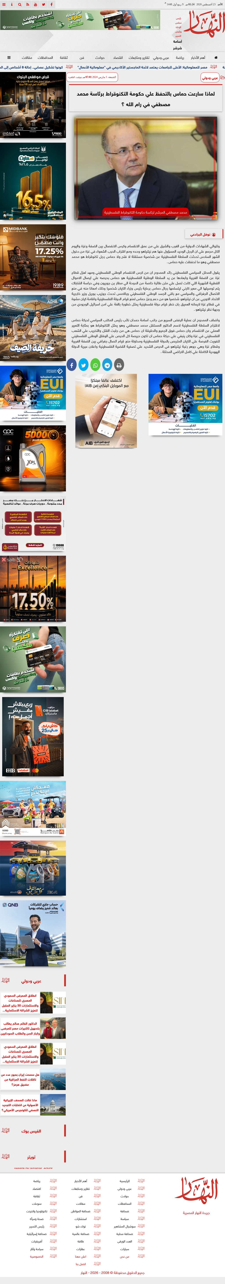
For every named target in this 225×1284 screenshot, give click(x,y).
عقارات (80, 1248)
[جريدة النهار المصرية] (80, 20)
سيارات (124, 1248)
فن (82, 57)
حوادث (100, 57)
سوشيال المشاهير (125, 1226)
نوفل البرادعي (200, 234)
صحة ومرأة (37, 1218)
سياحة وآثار (36, 1248)
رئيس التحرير (36, 1226)
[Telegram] (107, 364)
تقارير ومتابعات (139, 57)
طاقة (81, 1240)
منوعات (37, 1203)
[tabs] (3, 4)
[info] (11, 4)
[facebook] (51, 4)
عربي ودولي (161, 57)
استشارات (81, 1218)
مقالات (27, 57)
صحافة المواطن (80, 1210)
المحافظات (45, 57)
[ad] (33, 105)
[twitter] (43, 4)
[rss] (27, 4)
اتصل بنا (81, 1263)
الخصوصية (36, 1256)
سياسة (125, 1218)
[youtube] (35, 4)
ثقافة (64, 57)
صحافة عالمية (80, 1233)
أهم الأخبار (198, 57)
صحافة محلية (124, 1233)
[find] (19, 4)
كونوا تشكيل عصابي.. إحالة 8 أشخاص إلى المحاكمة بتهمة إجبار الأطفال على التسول (63, 67)
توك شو (81, 1226)
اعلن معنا (80, 1256)
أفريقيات (36, 1240)
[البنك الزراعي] (185, 404)
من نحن (124, 1256)
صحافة (124, 1210)
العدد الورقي (124, 1240)
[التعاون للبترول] (33, 458)
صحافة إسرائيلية (37, 1233)
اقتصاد (118, 57)
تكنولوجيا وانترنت (36, 1210)
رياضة (180, 57)
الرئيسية (125, 1180)
